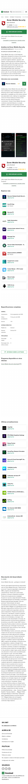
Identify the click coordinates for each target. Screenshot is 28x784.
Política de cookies (6, 755)
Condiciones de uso (7, 752)
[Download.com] (5, 12)
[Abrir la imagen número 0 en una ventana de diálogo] (8, 145)
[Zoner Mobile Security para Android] (3, 23)
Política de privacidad (7, 749)
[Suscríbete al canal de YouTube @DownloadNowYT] (9, 768)
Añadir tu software (6, 736)
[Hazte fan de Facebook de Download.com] (3, 768)
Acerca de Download (7, 733)
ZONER (4, 579)
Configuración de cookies (8, 760)
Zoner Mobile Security (16, 21)
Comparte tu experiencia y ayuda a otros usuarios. (14, 41)
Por (9, 25)
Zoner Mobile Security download (10, 364)
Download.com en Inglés (8, 741)
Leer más (18, 51)
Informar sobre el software (15, 352)
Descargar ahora (15, 32)
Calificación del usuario (12, 26)
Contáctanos (5, 739)
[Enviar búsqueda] (11, 12)
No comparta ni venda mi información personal (13, 757)
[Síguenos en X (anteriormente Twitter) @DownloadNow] (6, 768)
